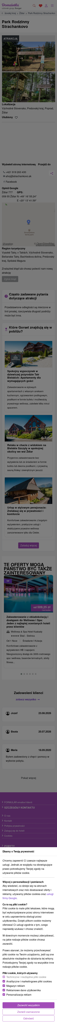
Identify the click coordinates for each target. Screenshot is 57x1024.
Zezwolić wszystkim (28, 1005)
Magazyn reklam (15, 986)
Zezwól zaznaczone (28, 1012)
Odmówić (28, 1018)
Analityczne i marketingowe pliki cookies (29, 981)
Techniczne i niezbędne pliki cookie (26, 977)
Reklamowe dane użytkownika (23, 990)
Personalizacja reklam (18, 994)
